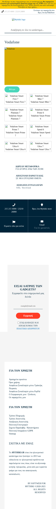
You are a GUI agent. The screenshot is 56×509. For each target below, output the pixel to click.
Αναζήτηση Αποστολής (18, 422)
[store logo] (19, 22)
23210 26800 (20, 12)
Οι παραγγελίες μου (17, 397)
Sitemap (12, 434)
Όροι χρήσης (14, 382)
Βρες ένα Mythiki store (42, 209)
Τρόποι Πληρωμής (17, 416)
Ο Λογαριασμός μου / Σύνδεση (22, 394)
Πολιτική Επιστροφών (18, 425)
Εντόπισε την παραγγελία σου (44, 10)
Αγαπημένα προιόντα (18, 379)
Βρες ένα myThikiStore (46, 13)
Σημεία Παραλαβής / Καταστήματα (24, 428)
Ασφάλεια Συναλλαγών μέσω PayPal (24, 391)
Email (42, 225)
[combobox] (28, 30)
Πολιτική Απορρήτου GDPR (21, 431)
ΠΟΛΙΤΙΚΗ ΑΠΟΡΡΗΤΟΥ (28, 329)
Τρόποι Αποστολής (17, 419)
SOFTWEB (36, 483)
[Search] (5, 29)
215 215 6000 (9, 12)
